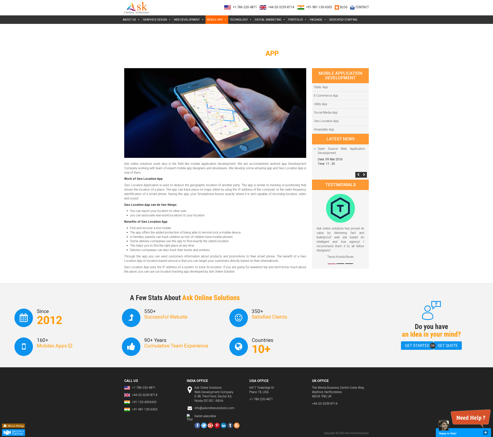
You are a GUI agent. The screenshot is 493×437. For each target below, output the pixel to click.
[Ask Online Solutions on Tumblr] (230, 425)
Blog (343, 7)
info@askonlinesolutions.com (214, 408)
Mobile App (215, 19)
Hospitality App (324, 129)
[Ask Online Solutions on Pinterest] (217, 425)
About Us (129, 19)
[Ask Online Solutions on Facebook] (197, 425)
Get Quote (448, 345)
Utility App (320, 104)
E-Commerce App (326, 95)
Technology (239, 19)
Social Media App (326, 112)
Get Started (417, 345)
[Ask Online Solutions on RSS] (237, 425)
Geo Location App (326, 121)
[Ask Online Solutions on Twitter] (204, 425)
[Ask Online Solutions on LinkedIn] (223, 425)
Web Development (187, 19)
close (485, 432)
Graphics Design (155, 19)
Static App (321, 87)
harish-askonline (205, 416)
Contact (362, 7)
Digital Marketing (268, 19)
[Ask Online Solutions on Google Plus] (210, 425)
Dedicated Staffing (343, 19)
